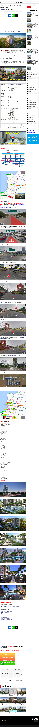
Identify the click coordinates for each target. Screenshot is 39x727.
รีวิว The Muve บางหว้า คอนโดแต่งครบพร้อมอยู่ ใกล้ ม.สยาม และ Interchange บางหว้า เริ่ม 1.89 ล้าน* (34, 62)
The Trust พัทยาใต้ (4, 672)
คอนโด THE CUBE (30, 119)
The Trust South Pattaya (13, 670)
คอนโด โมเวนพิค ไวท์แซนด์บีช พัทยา (6, 619)
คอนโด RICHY (30, 108)
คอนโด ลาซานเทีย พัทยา (4, 620)
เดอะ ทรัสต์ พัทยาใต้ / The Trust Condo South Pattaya (16, 84)
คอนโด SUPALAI (30, 117)
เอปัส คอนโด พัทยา (3, 613)
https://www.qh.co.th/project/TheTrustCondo (11, 606)
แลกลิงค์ (36, 720)
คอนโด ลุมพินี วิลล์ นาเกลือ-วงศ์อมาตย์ (6, 611)
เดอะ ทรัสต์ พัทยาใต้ (15, 677)
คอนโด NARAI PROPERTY (31, 95)
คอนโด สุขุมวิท (9, 674)
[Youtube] (37, 719)
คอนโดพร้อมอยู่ (11, 675)
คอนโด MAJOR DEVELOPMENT (32, 93)
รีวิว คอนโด (18, 675)
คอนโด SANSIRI (30, 110)
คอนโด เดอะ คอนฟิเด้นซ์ (5, 675)
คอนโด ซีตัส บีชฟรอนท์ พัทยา (5, 612)
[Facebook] (32, 719)
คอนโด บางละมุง (13, 673)
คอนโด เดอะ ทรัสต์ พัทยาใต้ (4, 616)
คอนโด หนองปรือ (19, 674)
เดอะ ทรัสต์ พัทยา (9, 677)
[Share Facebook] (9, 15)
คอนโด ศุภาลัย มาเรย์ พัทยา (4, 617)
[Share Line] (13, 15)
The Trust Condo (12, 669)
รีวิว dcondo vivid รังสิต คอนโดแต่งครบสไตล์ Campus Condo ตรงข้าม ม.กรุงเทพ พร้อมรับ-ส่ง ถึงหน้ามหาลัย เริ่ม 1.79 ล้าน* (34, 32)
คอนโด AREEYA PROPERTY (31, 78)
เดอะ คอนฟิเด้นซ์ (4, 677)
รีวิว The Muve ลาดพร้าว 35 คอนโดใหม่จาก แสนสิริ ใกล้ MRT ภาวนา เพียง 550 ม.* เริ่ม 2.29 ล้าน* (34, 14)
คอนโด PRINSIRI (30, 100)
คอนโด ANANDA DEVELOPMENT (32, 74)
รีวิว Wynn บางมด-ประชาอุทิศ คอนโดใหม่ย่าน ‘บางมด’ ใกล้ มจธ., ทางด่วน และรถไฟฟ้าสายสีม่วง (34, 25)
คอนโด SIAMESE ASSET (31, 115)
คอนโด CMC (30, 83)
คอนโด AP (29, 76)
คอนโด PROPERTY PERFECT (32, 102)
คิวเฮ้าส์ (15, 675)
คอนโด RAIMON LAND (31, 106)
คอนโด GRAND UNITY (31, 87)
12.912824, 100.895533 (12, 207)
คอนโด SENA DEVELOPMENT (32, 113)
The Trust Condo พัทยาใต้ (4, 50)
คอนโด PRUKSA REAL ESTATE (32, 104)
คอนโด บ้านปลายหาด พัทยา (5, 618)
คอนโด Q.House (12, 672)
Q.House (8, 669)
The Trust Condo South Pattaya (19, 669)
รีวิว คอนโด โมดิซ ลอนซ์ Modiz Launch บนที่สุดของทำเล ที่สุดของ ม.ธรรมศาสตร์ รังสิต (34, 56)
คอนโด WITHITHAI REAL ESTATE (32, 123)
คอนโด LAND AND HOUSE (32, 89)
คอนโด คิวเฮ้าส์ (4, 673)
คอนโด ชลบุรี (8, 673)
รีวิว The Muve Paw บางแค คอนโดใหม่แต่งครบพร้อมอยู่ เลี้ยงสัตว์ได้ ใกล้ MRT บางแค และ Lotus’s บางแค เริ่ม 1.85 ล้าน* (34, 68)
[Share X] (16, 15)
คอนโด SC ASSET (30, 111)
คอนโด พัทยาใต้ (4, 674)
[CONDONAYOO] (18, 2)
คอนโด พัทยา (18, 673)
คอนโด (8, 672)
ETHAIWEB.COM (27, 726)
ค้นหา (29, 7)
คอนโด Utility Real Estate (31, 121)
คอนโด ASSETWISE (30, 72)
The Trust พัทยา (19, 670)
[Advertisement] (7, 637)
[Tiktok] (35, 719)
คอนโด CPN (30, 85)
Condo (5, 669)
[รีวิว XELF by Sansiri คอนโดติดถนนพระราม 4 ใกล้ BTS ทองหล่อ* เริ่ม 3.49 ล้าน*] (29, 37)
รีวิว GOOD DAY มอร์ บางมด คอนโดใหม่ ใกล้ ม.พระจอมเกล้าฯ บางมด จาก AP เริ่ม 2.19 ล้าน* (34, 20)
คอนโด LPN (29, 91)
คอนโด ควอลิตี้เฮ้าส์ (18, 672)
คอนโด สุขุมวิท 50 (14, 674)
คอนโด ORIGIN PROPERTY (31, 98)
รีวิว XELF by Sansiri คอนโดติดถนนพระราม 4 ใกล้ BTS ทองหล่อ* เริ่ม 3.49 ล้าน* (34, 37)
